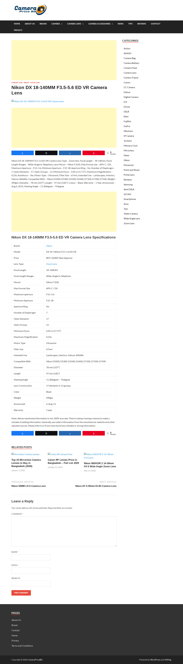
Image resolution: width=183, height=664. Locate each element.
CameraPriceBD (35, 659)
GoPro (127, 126)
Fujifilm (127, 121)
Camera (55, 24)
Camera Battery (131, 63)
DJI (125, 101)
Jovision (128, 140)
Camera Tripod (131, 77)
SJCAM (127, 194)
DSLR (126, 111)
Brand (43, 24)
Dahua (127, 92)
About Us (30, 24)
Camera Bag (130, 58)
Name (15, 552)
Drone (127, 106)
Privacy (18, 30)
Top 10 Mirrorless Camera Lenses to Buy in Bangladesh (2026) (26, 463)
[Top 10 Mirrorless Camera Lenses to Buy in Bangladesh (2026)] (25, 455)
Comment (17, 514)
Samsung (128, 184)
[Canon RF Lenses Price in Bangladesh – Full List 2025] (60, 455)
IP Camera (129, 135)
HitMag (167, 659)
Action (127, 48)
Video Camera (131, 213)
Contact (155, 24)
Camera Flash (130, 67)
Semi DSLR (129, 189)
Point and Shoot (132, 169)
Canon (127, 82)
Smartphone (130, 199)
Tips (130, 24)
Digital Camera (131, 97)
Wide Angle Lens (132, 218)
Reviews (141, 24)
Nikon (26, 83)
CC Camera (129, 87)
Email (15, 565)
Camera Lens (74, 24)
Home (17, 24)
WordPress (155, 659)
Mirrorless (129, 150)
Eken (126, 116)
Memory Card (130, 145)
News (120, 24)
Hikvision (128, 131)
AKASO (127, 53)
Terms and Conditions (22, 645)
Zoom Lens (35, 83)
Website (15, 578)
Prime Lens (129, 174)
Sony (126, 203)
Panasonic (129, 165)
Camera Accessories (99, 24)
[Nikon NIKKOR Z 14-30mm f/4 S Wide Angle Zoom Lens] (100, 457)
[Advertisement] (64, 60)
